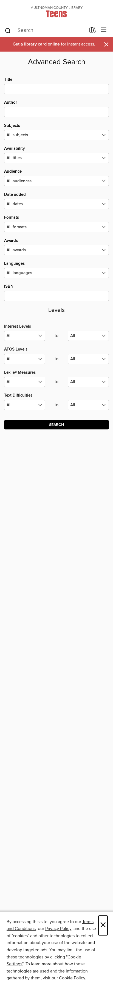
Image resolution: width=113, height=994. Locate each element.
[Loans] (92, 31)
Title (8, 79)
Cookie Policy (72, 978)
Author (10, 102)
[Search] (8, 30)
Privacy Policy (58, 928)
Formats (11, 217)
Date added (15, 194)
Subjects (12, 125)
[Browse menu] (104, 30)
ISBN (8, 286)
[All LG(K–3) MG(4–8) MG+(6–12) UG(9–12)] (24, 338)
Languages (14, 263)
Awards (11, 240)
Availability (14, 148)
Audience (13, 171)
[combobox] (45, 30)
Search (56, 424)
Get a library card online (36, 44)
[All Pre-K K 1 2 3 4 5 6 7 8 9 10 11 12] (24, 407)
